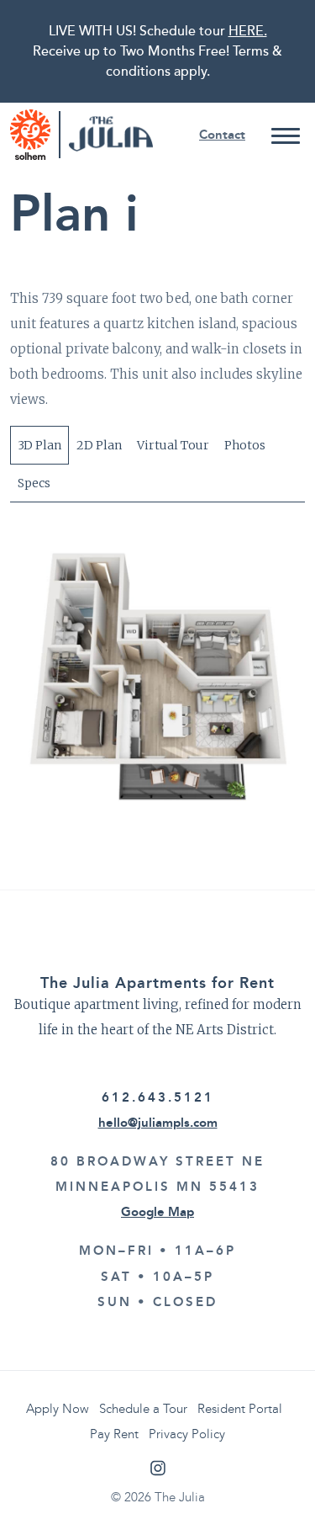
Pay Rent (114, 1434)
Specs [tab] (34, 483)
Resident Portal (239, 1408)
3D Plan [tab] (39, 445)
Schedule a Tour (143, 1408)
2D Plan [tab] (99, 445)
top (292, 1512)
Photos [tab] (244, 445)
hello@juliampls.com (158, 1122)
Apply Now (57, 1408)
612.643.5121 (158, 1097)
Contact (222, 134)
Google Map (157, 1211)
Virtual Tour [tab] (173, 445)
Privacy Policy (187, 1434)
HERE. (247, 31)
